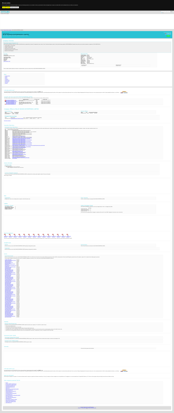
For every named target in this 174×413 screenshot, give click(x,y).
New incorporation (14, 158)
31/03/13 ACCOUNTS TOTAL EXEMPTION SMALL (19, 154)
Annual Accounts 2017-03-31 (20, 236)
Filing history (6, 82)
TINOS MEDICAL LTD (9, 402)
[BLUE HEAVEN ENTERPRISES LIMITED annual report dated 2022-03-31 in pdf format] (69, 235)
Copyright (81, 407)
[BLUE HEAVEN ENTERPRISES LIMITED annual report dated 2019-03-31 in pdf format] (54, 235)
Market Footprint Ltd (86, 407)
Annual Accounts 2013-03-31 (6, 236)
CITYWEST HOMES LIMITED (8, 259)
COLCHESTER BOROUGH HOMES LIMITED (10, 272)
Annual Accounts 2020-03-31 (59, 236)
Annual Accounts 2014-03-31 (11, 236)
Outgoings (6, 83)
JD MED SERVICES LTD (9, 392)
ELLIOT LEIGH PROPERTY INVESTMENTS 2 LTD (10, 265)
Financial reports (7, 81)
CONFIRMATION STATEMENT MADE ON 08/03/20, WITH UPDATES (21, 141)
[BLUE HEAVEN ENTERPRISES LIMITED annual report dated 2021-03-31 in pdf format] (64, 235)
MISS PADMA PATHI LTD (9, 396)
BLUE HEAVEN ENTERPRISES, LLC (11, 103)
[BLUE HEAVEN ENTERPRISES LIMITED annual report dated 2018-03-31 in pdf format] (25, 235)
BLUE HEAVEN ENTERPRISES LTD (11, 100)
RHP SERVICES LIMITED (8, 263)
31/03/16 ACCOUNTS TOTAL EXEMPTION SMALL (19, 147)
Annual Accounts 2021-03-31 (64, 236)
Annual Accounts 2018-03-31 (25, 236)
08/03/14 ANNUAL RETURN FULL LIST (17, 153)
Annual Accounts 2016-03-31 (16, 236)
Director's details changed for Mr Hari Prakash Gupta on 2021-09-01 (21, 138)
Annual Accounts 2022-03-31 (69, 236)
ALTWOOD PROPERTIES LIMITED (9, 262)
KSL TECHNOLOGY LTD (9, 394)
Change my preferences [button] (14, 7)
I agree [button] (4, 7)
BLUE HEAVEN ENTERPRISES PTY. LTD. (11, 101)
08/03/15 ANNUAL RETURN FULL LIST (17, 151)
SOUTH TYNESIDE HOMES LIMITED (9, 271)
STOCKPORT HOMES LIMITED (8, 286)
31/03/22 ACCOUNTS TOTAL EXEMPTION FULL (18, 136)
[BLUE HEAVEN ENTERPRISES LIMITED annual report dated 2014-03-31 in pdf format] (11, 235)
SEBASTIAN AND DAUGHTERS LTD (11, 400)
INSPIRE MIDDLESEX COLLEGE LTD (11, 391)
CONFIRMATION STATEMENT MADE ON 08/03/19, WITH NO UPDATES (22, 142)
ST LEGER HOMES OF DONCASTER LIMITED (10, 281)
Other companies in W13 (7, 61)
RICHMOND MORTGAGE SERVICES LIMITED (17, 118)
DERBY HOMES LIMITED (8, 276)
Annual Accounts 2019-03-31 (54, 236)
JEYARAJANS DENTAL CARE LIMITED (11, 393)
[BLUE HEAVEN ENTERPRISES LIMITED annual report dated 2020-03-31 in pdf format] (59, 235)
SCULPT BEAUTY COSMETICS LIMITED (11, 399)
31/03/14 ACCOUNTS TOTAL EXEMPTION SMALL (19, 152)
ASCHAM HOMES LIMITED (8, 268)
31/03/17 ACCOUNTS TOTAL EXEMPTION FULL (18, 144)
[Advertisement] (28, 21)
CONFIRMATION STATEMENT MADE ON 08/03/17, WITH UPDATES (21, 146)
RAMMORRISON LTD (8, 398)
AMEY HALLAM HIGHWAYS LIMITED (9, 284)
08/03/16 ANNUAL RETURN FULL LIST (17, 148)
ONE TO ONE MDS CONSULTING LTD (11, 397)
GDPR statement (91, 407)
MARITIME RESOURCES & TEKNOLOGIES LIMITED (13, 395)
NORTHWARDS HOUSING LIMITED (9, 270)
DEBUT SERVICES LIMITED (8, 273)
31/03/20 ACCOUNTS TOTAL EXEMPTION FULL (18, 140)
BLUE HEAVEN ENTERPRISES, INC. (11, 102)
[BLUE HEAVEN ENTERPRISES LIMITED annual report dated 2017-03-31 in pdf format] (20, 235)
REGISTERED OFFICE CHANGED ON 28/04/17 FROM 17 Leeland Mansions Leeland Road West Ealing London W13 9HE (28, 145)
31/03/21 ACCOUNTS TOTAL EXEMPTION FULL (18, 139)
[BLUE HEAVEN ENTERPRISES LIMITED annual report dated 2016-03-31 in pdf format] (16, 235)
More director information (7, 120)
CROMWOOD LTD (7, 264)
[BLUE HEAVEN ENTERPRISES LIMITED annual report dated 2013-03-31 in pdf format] (6, 235)
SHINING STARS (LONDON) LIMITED (11, 401)
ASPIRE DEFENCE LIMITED (8, 267)
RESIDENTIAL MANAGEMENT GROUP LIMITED (10, 260)
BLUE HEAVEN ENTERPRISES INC (11, 104)
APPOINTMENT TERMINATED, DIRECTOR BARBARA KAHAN (20, 157)
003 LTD (7, 382)
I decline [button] (8, 7)
